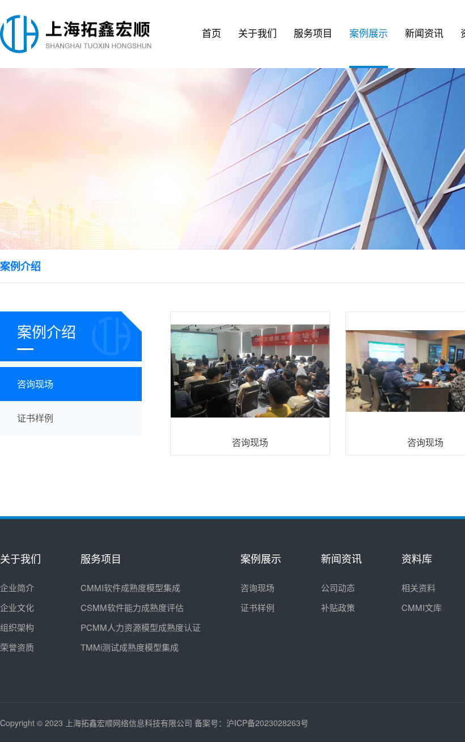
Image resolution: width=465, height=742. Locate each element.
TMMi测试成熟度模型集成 (130, 647)
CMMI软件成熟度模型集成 (130, 587)
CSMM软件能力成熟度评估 (132, 607)
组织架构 (17, 627)
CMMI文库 (421, 607)
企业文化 (17, 607)
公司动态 (338, 587)
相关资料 (418, 587)
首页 (211, 33)
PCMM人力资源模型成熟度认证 (141, 627)
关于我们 (257, 33)
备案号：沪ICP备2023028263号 (251, 722)
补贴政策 (338, 607)
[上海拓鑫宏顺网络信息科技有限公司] (75, 34)
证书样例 (257, 607)
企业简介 (17, 587)
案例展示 (368, 33)
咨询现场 (257, 587)
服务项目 (313, 33)
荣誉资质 (17, 647)
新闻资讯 (424, 33)
